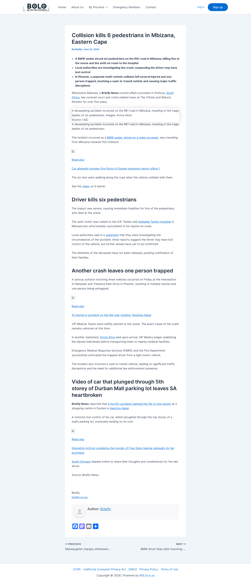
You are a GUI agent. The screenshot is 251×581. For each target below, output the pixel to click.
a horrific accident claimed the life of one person (139, 404)
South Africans (81, 461)
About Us (77, 7)
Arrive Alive (107, 337)
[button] (106, 7)
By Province (96, 7)
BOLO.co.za (147, 575)
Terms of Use (169, 569)
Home (62, 7)
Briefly (105, 509)
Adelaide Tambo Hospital (154, 221)
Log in (200, 7)
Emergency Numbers (126, 7)
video (85, 186)
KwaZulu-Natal (119, 408)
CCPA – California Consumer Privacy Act (99, 569)
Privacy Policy (149, 569)
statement (112, 235)
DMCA (133, 569)
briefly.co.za (79, 497)
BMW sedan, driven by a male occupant (132, 137)
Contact (151, 7)
